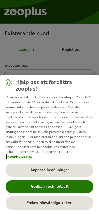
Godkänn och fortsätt (49, 186)
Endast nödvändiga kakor (49, 202)
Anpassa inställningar (49, 170)
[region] (49, 144)
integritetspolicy (19, 156)
